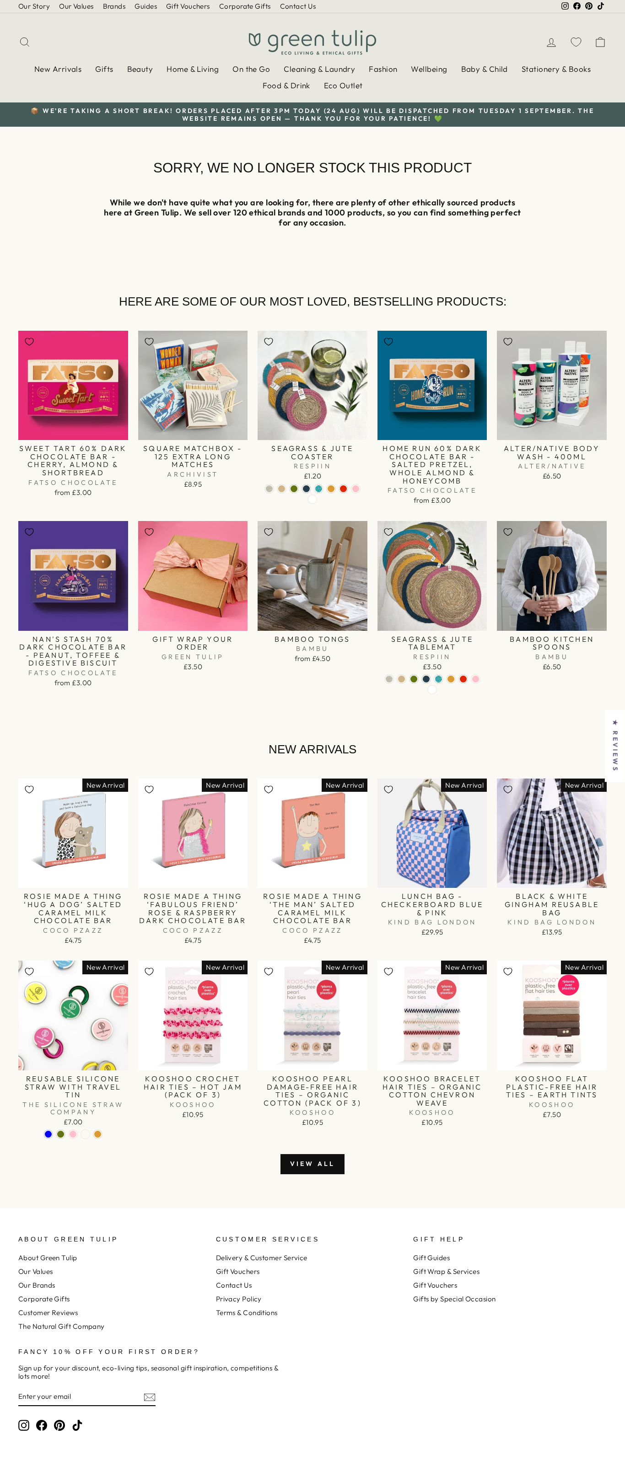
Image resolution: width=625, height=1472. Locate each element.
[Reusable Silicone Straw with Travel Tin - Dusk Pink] (73, 1134)
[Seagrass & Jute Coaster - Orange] (343, 488)
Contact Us (298, 6)
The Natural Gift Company (61, 1326)
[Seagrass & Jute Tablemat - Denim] (426, 679)
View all (312, 1164)
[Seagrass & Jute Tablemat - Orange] (463, 679)
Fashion (383, 69)
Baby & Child (484, 69)
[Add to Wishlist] (29, 342)
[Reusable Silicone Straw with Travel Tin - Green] (60, 1134)
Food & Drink (286, 85)
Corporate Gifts (245, 6)
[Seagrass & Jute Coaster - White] (312, 499)
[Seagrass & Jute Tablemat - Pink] (475, 679)
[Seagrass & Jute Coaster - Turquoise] (318, 488)
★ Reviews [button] (615, 746)
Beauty (140, 69)
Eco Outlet (343, 85)
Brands (114, 6)
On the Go (251, 69)
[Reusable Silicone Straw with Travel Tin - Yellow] (97, 1134)
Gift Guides (431, 1257)
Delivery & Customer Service (261, 1257)
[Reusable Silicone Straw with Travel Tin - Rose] (85, 1134)
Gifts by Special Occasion (454, 1299)
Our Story (34, 6)
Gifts (104, 69)
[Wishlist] (576, 41)
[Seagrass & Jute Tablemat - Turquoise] (438, 679)
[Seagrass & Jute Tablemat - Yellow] (451, 679)
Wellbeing (429, 69)
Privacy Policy (239, 1299)
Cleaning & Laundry (319, 69)
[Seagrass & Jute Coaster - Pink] (355, 488)
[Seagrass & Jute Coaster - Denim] (306, 488)
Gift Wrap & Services (446, 1271)
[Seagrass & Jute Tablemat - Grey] (389, 679)
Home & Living (193, 69)
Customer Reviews (48, 1312)
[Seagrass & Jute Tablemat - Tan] (401, 679)
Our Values (76, 6)
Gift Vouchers (188, 6)
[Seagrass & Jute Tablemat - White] (432, 689)
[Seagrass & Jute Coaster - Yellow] (331, 488)
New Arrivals (57, 69)
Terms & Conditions (247, 1312)
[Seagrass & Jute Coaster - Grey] (269, 488)
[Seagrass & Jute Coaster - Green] (294, 488)
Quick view (73, 429)
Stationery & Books (556, 69)
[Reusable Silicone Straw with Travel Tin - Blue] (48, 1134)
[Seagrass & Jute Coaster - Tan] (281, 488)
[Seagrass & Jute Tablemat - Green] (413, 679)
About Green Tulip (47, 1257)
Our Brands (36, 1285)
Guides (146, 6)
